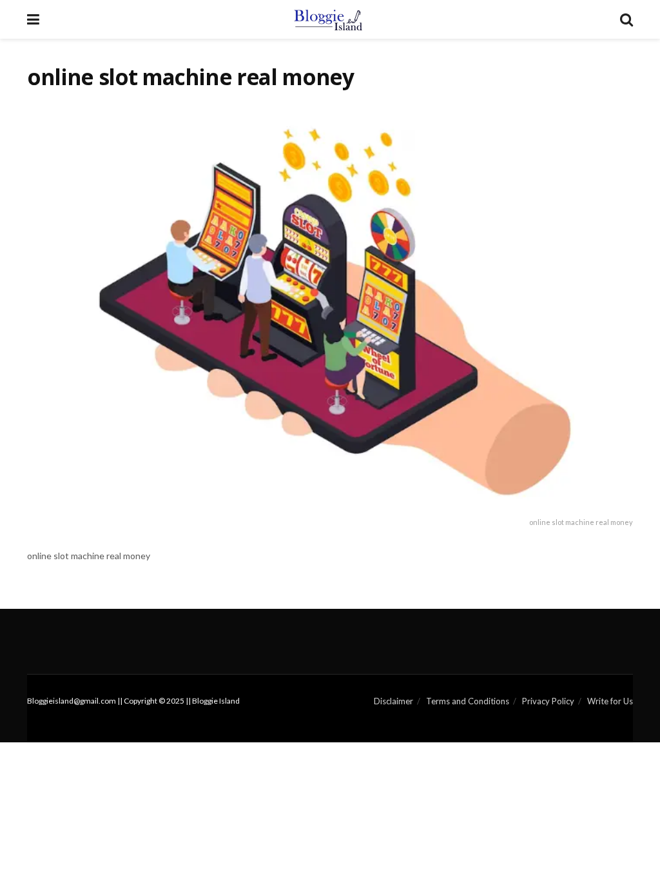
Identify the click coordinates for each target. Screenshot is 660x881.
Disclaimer (393, 701)
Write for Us (610, 701)
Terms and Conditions (467, 701)
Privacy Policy (548, 701)
